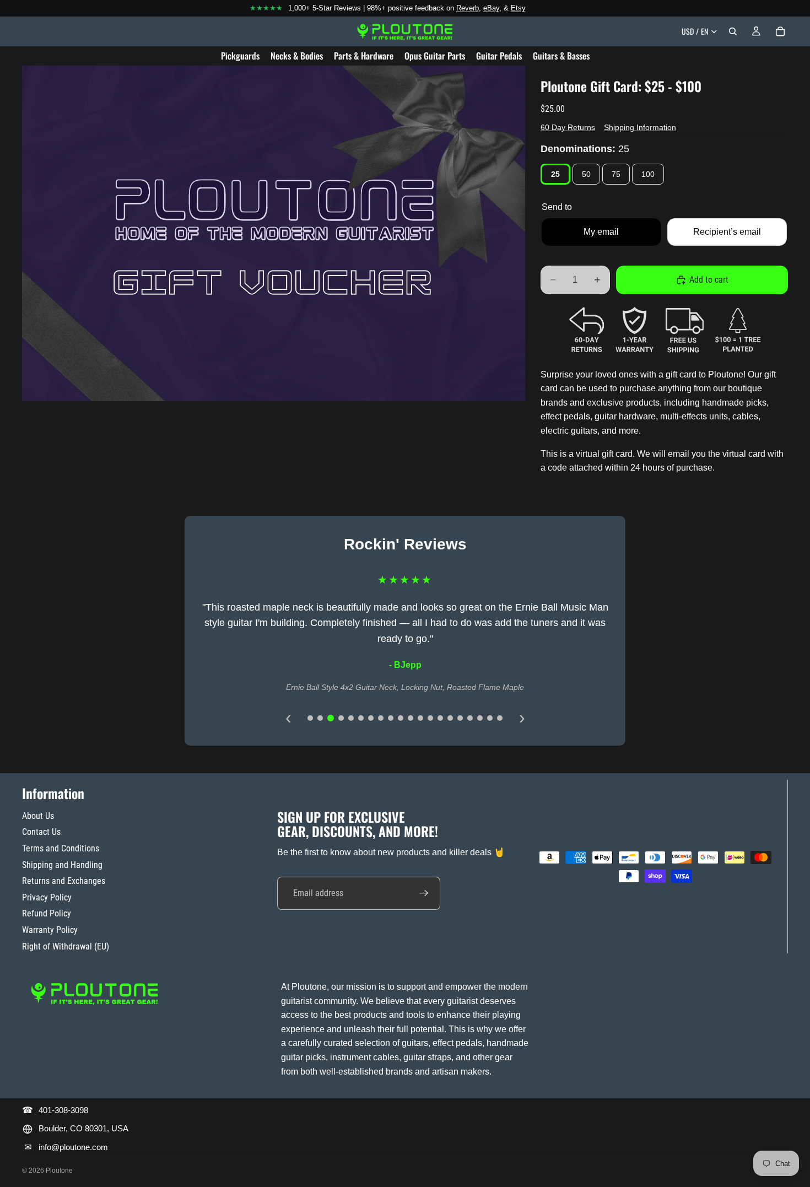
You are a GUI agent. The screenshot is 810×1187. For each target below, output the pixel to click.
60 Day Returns (568, 127)
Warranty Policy (50, 930)
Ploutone (59, 1170)
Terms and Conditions (60, 848)
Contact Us (41, 832)
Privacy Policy (47, 897)
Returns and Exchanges (63, 881)
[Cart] (780, 31)
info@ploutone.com (73, 1147)
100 (648, 174)
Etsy (518, 8)
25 (555, 174)
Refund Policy (46, 913)
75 (616, 174)
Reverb (467, 8)
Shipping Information (640, 127)
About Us (38, 816)
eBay (491, 8)
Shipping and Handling (62, 865)
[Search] (733, 31)
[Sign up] (423, 893)
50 (586, 174)
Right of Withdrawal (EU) (65, 946)
